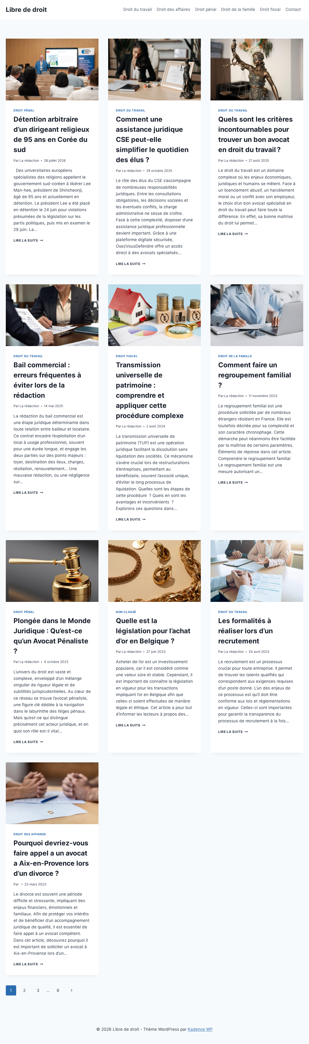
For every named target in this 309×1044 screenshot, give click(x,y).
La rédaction (29, 160)
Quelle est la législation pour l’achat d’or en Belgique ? (153, 631)
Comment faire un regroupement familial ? (254, 375)
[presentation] (52, 69)
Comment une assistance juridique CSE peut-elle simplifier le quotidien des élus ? (152, 139)
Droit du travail (137, 9)
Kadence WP (200, 1029)
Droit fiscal (270, 9)
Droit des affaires (173, 9)
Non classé (126, 612)
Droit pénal (205, 9)
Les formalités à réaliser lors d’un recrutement (245, 631)
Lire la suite (28, 240)
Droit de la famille (238, 9)
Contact (293, 9)
